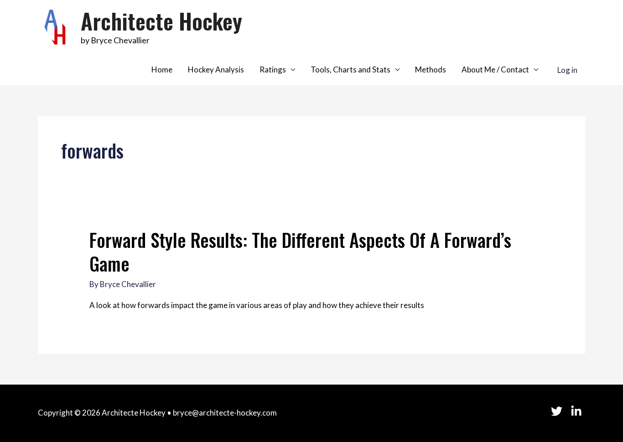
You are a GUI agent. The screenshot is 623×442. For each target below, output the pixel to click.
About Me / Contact (495, 69)
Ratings (273, 69)
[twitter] (561, 411)
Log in (567, 69)
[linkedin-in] (578, 411)
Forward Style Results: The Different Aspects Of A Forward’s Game (300, 251)
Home (161, 69)
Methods (430, 69)
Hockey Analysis (216, 69)
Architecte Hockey (161, 21)
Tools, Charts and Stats (350, 69)
